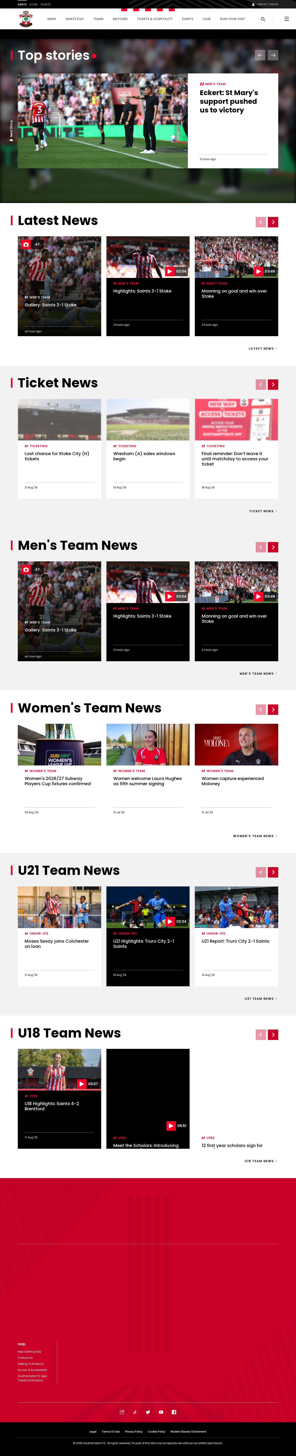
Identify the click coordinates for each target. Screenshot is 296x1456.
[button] (11, 140)
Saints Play (74, 19)
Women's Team (43, 771)
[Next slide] (273, 222)
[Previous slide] (261, 222)
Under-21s (39, 933)
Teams (98, 19)
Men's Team (215, 84)
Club (206, 19)
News (51, 19)
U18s (34, 1096)
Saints (22, 4)
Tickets (45, 4)
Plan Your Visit (232, 19)
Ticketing (39, 446)
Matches (120, 19)
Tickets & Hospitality (154, 19)
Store (33, 4)
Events (187, 19)
